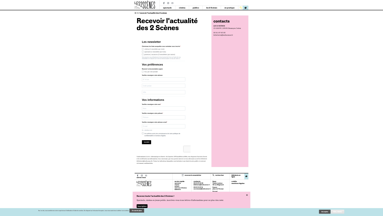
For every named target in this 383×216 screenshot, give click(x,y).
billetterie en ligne (235, 176)
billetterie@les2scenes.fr (144, 161)
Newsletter (172, 3)
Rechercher (219, 175)
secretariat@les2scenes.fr (202, 189)
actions (177, 186)
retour (135, 12)
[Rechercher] (240, 8)
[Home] (145, 2)
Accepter (324, 212)
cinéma (182, 8)
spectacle (167, 8)
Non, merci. (337, 211)
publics (196, 8)
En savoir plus (137, 211)
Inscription (142, 206)
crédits (234, 181)
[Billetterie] (245, 8)
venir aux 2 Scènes (181, 188)
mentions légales (238, 183)
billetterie (178, 189)
